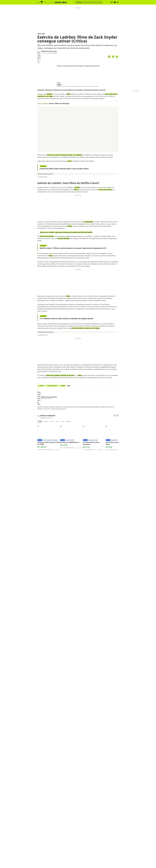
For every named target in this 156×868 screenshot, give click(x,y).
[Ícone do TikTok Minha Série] (118, 2)
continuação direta (105, 190)
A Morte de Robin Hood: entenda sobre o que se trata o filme (64, 169)
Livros (57, 421)
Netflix (59, 85)
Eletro (52, 421)
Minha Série (41, 34)
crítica (69, 161)
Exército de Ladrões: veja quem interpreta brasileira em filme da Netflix (66, 232)
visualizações (88, 222)
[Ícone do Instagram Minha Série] (111, 2)
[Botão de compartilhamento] (109, 56)
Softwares (68, 421)
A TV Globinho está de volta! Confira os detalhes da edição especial (66, 318)
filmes (76, 190)
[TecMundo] (42, 2)
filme (68, 94)
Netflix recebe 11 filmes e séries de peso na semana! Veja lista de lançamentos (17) (73, 248)
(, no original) (64, 155)
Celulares (46, 421)
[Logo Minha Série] (60, 2)
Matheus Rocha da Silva (49, 51)
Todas (40, 421)
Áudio (62, 421)
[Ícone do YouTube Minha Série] (115, 2)
